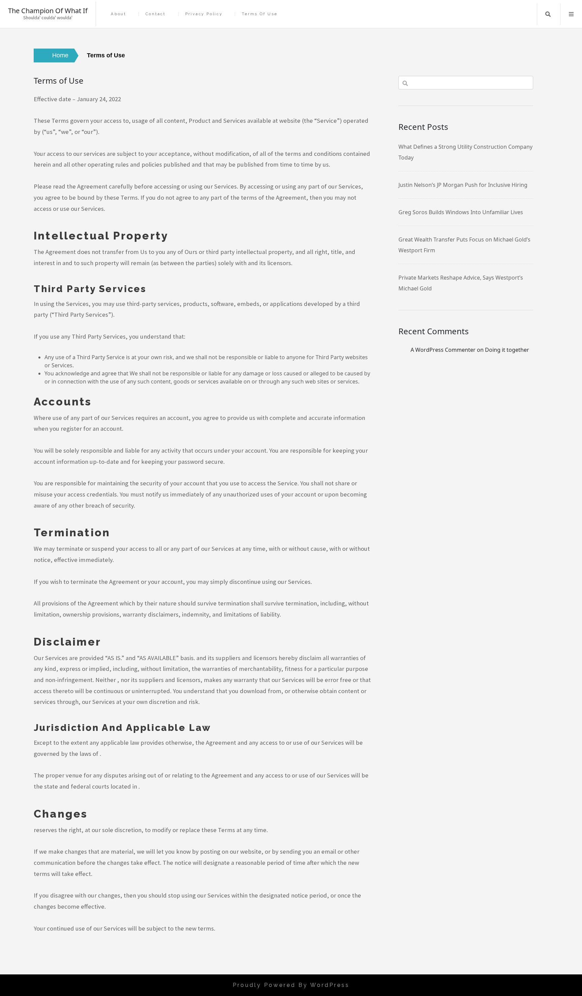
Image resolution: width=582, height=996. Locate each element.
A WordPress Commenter (443, 349)
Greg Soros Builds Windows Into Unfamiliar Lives (460, 212)
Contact (156, 14)
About (118, 14)
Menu (571, 14)
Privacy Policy (204, 14)
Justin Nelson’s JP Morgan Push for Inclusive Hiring (462, 185)
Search (548, 14)
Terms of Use (260, 14)
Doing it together (507, 349)
